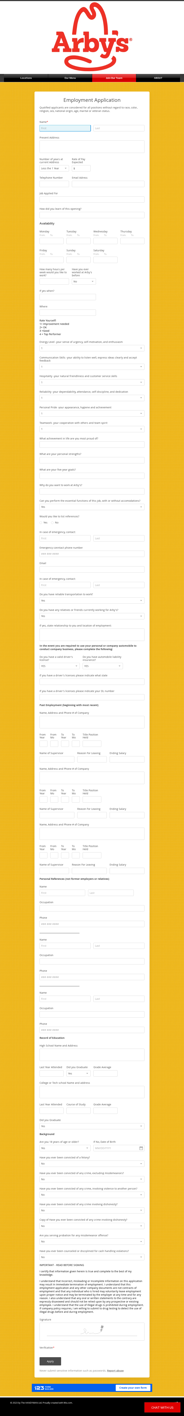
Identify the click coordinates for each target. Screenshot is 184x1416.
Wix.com (68, 1402)
